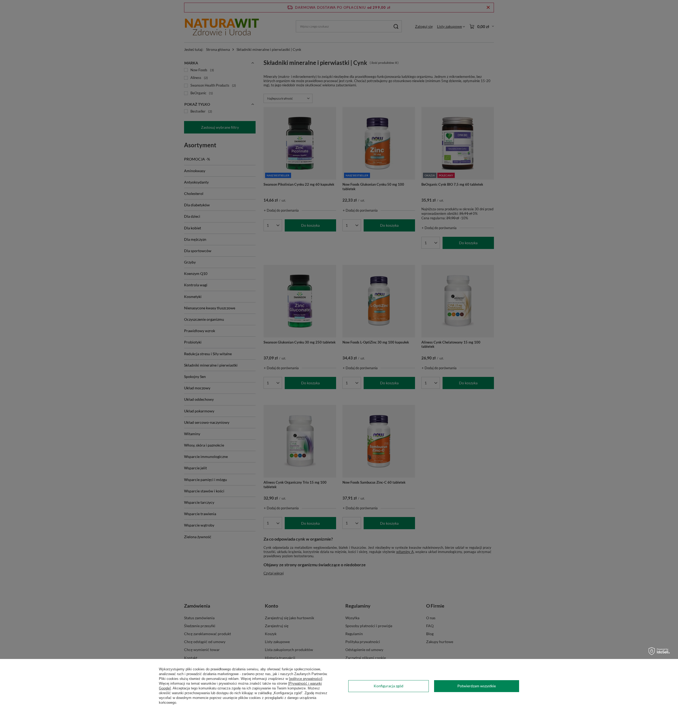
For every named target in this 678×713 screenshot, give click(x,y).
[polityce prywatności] (305, 679)
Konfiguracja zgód (388, 686)
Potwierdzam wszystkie (476, 686)
